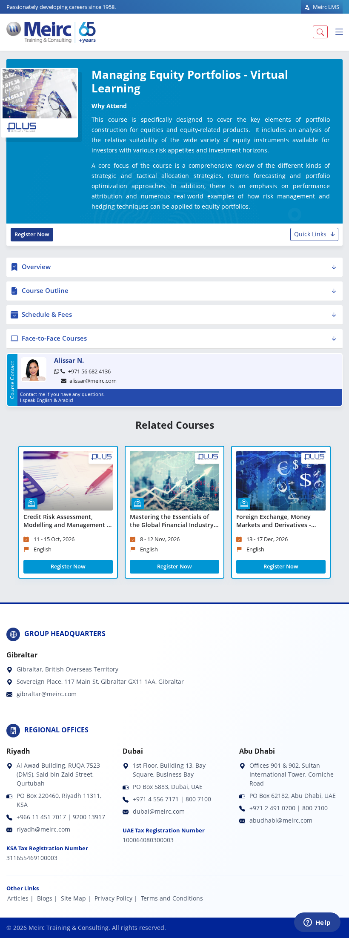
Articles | (20, 898)
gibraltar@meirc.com (47, 694)
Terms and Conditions (172, 898)
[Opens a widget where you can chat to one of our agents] (317, 923)
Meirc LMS (325, 7)
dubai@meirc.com (159, 811)
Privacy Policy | (115, 898)
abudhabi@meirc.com (280, 820)
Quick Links (310, 234)
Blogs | (47, 898)
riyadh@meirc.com (43, 829)
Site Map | (76, 898)
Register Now (31, 234)
